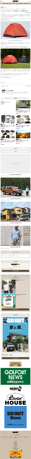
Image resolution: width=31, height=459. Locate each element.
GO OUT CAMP (26, 3)
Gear (5, 2)
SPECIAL (10, 3)
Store (17, 3)
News (4, 3)
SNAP (14, 3)
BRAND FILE (15, 448)
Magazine (21, 3)
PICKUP (7, 3)
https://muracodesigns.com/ (6, 77)
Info (29, 2)
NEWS (15, 441)
